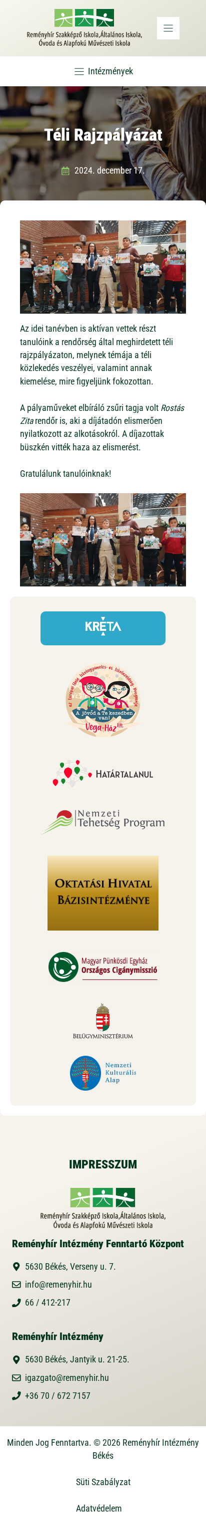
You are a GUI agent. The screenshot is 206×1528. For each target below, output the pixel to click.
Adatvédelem (99, 1509)
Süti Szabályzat (103, 1482)
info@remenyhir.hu (58, 1285)
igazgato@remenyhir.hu (67, 1378)
